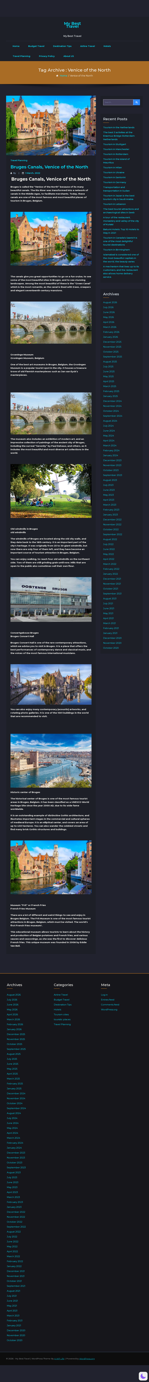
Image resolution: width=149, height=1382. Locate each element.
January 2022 (110, 573)
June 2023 (109, 490)
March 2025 (109, 386)
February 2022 (111, 569)
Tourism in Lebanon (114, 204)
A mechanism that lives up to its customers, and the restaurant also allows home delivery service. (121, 271)
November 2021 (112, 583)
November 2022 (112, 524)
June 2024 (109, 430)
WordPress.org (109, 1009)
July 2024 (108, 425)
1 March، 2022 (32, 173)
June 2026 (109, 312)
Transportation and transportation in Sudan (116, 189)
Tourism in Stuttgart (114, 144)
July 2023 (108, 485)
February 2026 (111, 332)
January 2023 (110, 514)
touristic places (62, 1019)
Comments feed (110, 1004)
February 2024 (111, 450)
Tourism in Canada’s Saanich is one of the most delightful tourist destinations (120, 241)
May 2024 (108, 435)
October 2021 (110, 588)
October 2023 (111, 470)
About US (68, 56)
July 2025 (108, 366)
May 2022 (108, 554)
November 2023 (112, 465)
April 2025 (108, 381)
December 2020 (112, 638)
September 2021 (112, 593)
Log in (104, 994)
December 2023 (112, 460)
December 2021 (112, 578)
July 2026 (108, 307)
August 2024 (110, 420)
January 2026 (110, 337)
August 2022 (110, 539)
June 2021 (108, 608)
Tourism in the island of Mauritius (116, 161)
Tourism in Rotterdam (115, 154)
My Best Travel (72, 25)
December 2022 (112, 519)
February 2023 (111, 509)
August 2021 (110, 598)
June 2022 (109, 549)
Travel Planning (21, 56)
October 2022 (111, 529)
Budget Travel (36, 46)
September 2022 (112, 534)
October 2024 (111, 411)
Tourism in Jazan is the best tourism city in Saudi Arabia (118, 197)
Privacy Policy (47, 56)
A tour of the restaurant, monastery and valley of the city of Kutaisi (121, 221)
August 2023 (110, 480)
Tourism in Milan (112, 167)
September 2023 (112, 475)
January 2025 (110, 396)
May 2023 (108, 494)
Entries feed (107, 999)
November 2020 (112, 643)
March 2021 (109, 623)
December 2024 (112, 401)
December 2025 (112, 341)
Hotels (107, 46)
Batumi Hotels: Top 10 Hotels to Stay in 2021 (121, 231)
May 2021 (108, 613)
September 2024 (112, 415)
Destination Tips (62, 46)
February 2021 (111, 628)
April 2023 (108, 499)
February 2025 (111, 391)
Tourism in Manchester (116, 149)
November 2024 (112, 406)
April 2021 (108, 618)
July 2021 (108, 603)
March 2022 (109, 564)
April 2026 (108, 322)
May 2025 (108, 376)
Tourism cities (61, 1014)
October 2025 (111, 351)
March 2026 (109, 327)
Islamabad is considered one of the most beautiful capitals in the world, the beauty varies (121, 258)
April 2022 (108, 559)
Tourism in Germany (114, 182)
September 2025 (112, 356)
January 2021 (110, 633)
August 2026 (110, 302)
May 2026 (108, 317)
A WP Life (59, 1358)
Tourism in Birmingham (116, 249)
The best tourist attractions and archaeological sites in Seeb (121, 211)
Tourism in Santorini (114, 177)
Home (16, 46)
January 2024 (110, 455)
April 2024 (108, 440)
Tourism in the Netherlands (118, 127)
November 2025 (112, 346)
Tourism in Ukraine (113, 172)
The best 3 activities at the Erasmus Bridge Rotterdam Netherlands (119, 136)
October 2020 (111, 648)
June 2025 (109, 371)
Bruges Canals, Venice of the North (49, 167)
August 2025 (110, 361)
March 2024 (109, 445)
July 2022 (108, 544)
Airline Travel (87, 46)
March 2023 (109, 504)
